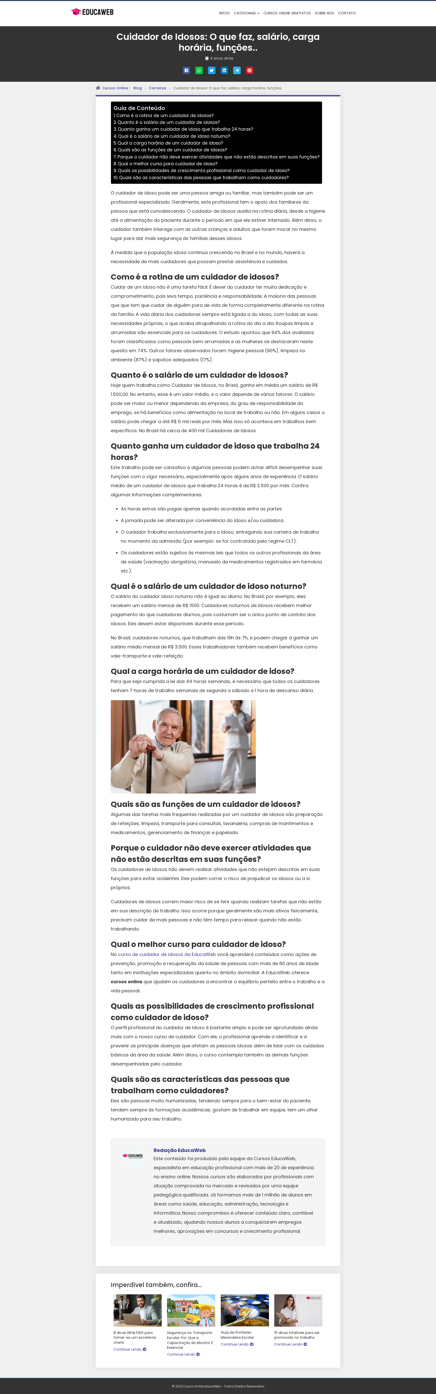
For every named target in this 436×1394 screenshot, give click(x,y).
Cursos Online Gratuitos (287, 13)
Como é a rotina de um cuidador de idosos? (165, 116)
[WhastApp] (199, 70)
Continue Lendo (128, 1349)
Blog (137, 88)
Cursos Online (115, 88)
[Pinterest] (249, 70)
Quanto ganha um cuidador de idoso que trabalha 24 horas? (185, 129)
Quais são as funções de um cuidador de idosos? (172, 150)
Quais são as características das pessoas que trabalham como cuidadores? (204, 178)
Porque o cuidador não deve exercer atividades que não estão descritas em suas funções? (218, 157)
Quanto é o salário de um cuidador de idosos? (169, 122)
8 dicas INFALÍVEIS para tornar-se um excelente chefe (135, 1337)
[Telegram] (237, 70)
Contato (347, 13)
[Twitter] (211, 70)
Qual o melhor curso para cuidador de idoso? (167, 164)
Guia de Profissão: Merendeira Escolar (237, 1335)
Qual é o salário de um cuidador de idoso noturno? (174, 136)
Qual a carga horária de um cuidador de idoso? (170, 143)
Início (224, 13)
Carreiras (157, 88)
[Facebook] (186, 70)
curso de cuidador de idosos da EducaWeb (167, 954)
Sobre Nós (324, 13)
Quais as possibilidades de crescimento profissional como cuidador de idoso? (203, 171)
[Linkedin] (224, 70)
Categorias (245, 13)
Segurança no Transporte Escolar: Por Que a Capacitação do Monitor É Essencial (190, 1340)
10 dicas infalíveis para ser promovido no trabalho (297, 1335)
